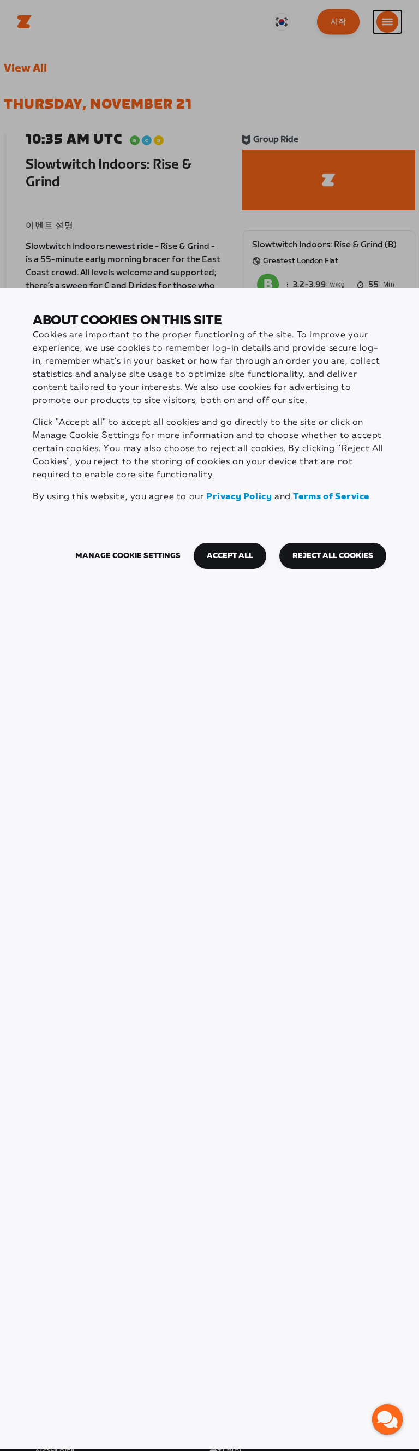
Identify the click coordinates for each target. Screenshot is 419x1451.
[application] (387, 1419)
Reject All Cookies (332, 556)
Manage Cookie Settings (128, 556)
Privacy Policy (239, 496)
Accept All (230, 556)
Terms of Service (331, 496)
